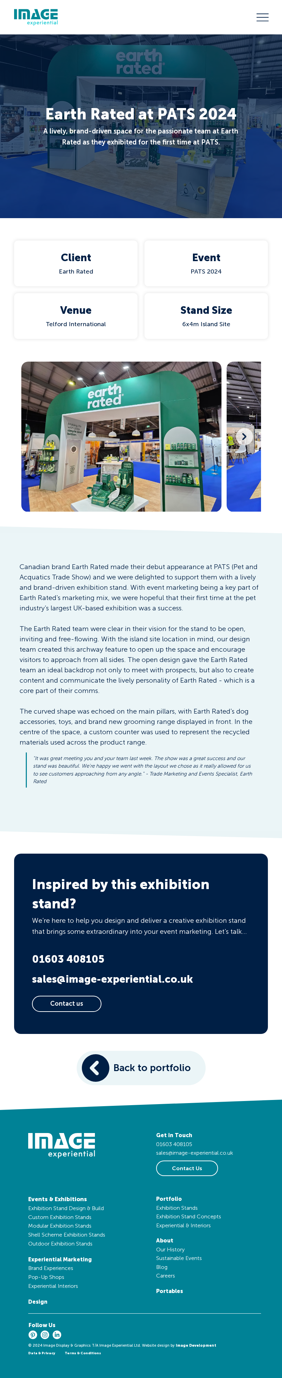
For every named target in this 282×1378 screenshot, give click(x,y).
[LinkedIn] (57, 1335)
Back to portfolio (152, 1067)
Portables (169, 1291)
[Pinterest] (33, 1335)
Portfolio (169, 1199)
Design (37, 1302)
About (164, 1240)
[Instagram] (45, 1335)
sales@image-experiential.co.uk (112, 979)
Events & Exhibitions (57, 1199)
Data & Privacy (42, 1353)
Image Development (196, 1345)
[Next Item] (244, 436)
